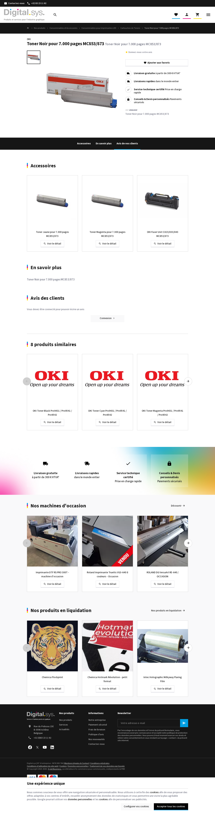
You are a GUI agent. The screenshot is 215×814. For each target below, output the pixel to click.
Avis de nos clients (127, 143)
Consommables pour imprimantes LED (98, 28)
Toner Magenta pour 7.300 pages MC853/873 (107, 234)
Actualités (64, 729)
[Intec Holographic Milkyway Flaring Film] (162, 646)
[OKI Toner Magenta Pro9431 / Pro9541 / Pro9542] (162, 379)
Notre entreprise (97, 720)
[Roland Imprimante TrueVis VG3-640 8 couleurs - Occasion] (107, 541)
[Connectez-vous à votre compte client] (187, 15)
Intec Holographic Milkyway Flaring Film (162, 679)
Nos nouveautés (96, 739)
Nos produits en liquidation (61, 610)
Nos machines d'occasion (58, 506)
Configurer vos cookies (136, 806)
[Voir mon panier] (198, 15)
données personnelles (80, 799)
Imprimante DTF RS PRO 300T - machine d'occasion (52, 574)
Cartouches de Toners (130, 28)
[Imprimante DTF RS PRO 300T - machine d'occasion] (52, 541)
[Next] (188, 381)
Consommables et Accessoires (63, 28)
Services (63, 724)
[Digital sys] (24, 15)
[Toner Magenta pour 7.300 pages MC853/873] (107, 200)
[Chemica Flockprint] (52, 646)
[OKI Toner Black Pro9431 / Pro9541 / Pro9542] (52, 379)
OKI (29, 39)
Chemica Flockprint (52, 677)
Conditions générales (100, 763)
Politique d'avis (96, 734)
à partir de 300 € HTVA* (157, 73)
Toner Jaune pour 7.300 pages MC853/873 (52, 234)
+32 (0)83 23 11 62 (42, 738)
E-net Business (54, 769)
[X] (37, 747)
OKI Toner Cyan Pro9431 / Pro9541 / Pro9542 (107, 413)
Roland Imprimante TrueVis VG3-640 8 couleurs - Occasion (107, 574)
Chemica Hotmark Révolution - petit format (107, 679)
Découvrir (176, 506)
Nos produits (39, 28)
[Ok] (184, 723)
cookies (154, 792)
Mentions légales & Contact (76, 763)
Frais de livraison (96, 729)
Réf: (127, 110)
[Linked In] (52, 747)
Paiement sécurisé (97, 724)
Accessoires (84, 143)
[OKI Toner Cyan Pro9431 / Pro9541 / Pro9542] (107, 379)
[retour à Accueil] (28, 28)
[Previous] (27, 381)
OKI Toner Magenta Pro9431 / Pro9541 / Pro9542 (162, 413)
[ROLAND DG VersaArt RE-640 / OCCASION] (162, 541)
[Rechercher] (55, 15)
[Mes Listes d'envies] (176, 15)
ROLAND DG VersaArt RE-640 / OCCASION (163, 574)
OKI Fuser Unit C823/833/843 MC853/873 (162, 234)
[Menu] (208, 15)
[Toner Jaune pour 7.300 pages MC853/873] (52, 200)
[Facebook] (30, 747)
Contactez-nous (96, 744)
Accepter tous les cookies (171, 806)
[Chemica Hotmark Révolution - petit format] (107, 646)
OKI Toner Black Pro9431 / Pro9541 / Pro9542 (52, 413)
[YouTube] (45, 747)
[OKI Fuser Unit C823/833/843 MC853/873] (162, 200)
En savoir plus (104, 143)
